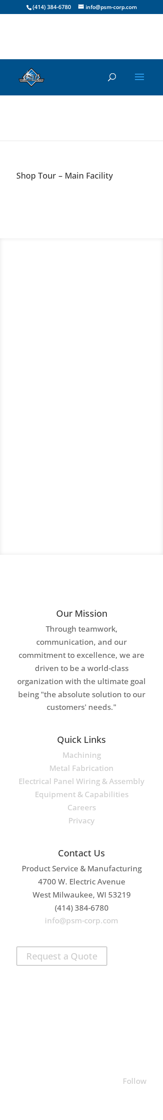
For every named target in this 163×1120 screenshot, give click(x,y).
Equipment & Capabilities (82, 794)
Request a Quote (61, 956)
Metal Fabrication (81, 768)
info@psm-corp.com (81, 920)
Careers (81, 807)
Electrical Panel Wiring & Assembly (81, 781)
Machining (81, 755)
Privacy (81, 820)
